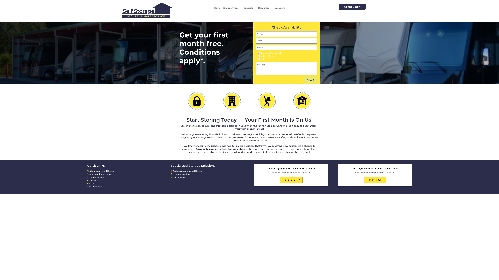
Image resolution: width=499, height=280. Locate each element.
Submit (310, 80)
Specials (248, 8)
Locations (280, 8)
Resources (263, 8)
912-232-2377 (291, 180)
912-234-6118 (375, 180)
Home (217, 8)
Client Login (352, 6)
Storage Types (230, 8)
